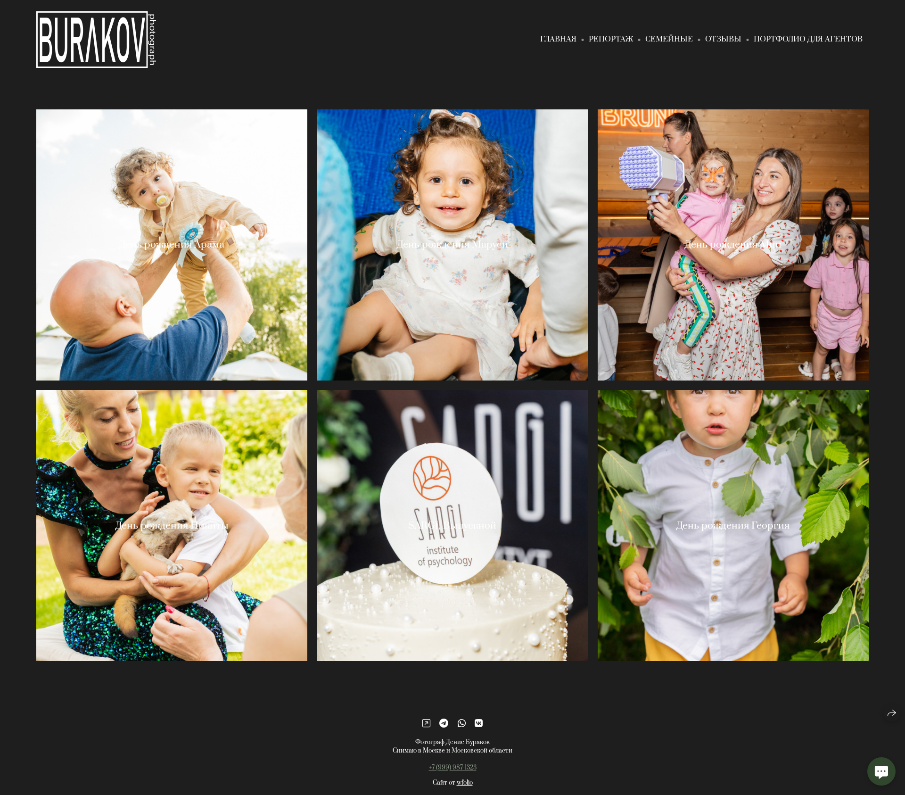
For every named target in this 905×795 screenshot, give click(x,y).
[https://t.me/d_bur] (443, 724)
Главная (558, 39)
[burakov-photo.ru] (96, 39)
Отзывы (723, 39)
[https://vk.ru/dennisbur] (479, 724)
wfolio (465, 783)
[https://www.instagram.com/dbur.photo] (426, 724)
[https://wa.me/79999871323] (462, 724)
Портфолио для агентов (808, 39)
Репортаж (611, 39)
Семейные (669, 39)
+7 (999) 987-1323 (453, 767)
